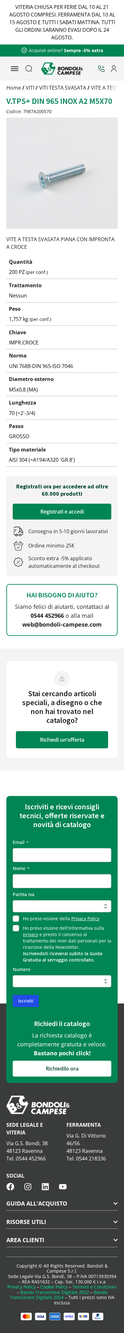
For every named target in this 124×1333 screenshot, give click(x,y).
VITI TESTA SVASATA (62, 87)
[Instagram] (28, 1187)
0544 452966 (47, 615)
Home (13, 87)
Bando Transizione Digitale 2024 (58, 1295)
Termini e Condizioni (94, 1287)
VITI (30, 87)
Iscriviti (25, 1001)
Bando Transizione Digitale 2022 (54, 1292)
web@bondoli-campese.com (62, 624)
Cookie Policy (54, 1287)
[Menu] (14, 68)
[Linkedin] (45, 1187)
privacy (30, 934)
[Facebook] (10, 1187)
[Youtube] (63, 1187)
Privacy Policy (85, 918)
